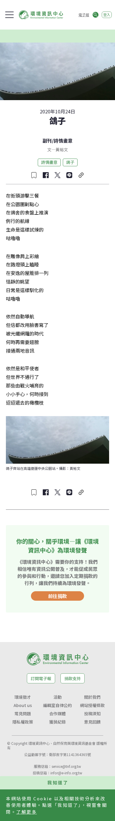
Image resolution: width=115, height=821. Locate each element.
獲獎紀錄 (57, 722)
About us (23, 705)
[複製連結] (81, 175)
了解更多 (26, 812)
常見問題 (22, 713)
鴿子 (70, 162)
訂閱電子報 (41, 678)
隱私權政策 (22, 722)
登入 (106, 14)
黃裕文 (61, 149)
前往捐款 (57, 596)
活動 (57, 697)
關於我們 (92, 697)
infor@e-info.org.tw (66, 772)
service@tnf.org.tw (66, 766)
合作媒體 (57, 713)
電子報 (83, 14)
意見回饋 (92, 722)
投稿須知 (92, 713)
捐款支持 (72, 678)
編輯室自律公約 (57, 705)
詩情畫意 (63, 140)
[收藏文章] (34, 175)
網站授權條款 (92, 705)
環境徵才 (22, 697)
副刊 (47, 140)
